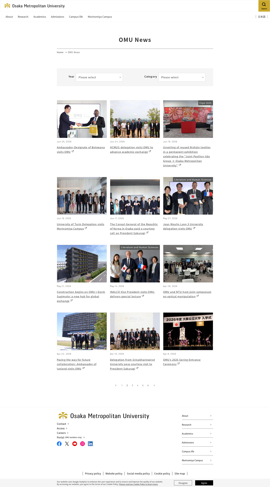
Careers (61, 433)
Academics (187, 433)
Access (61, 428)
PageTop (263, 470)
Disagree (183, 482)
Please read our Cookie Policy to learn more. (138, 484)
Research (186, 424)
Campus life (188, 451)
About (185, 415)
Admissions (188, 442)
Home (60, 52)
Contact (61, 424)
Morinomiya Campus (192, 460)
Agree (204, 482)
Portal (69, 437)
